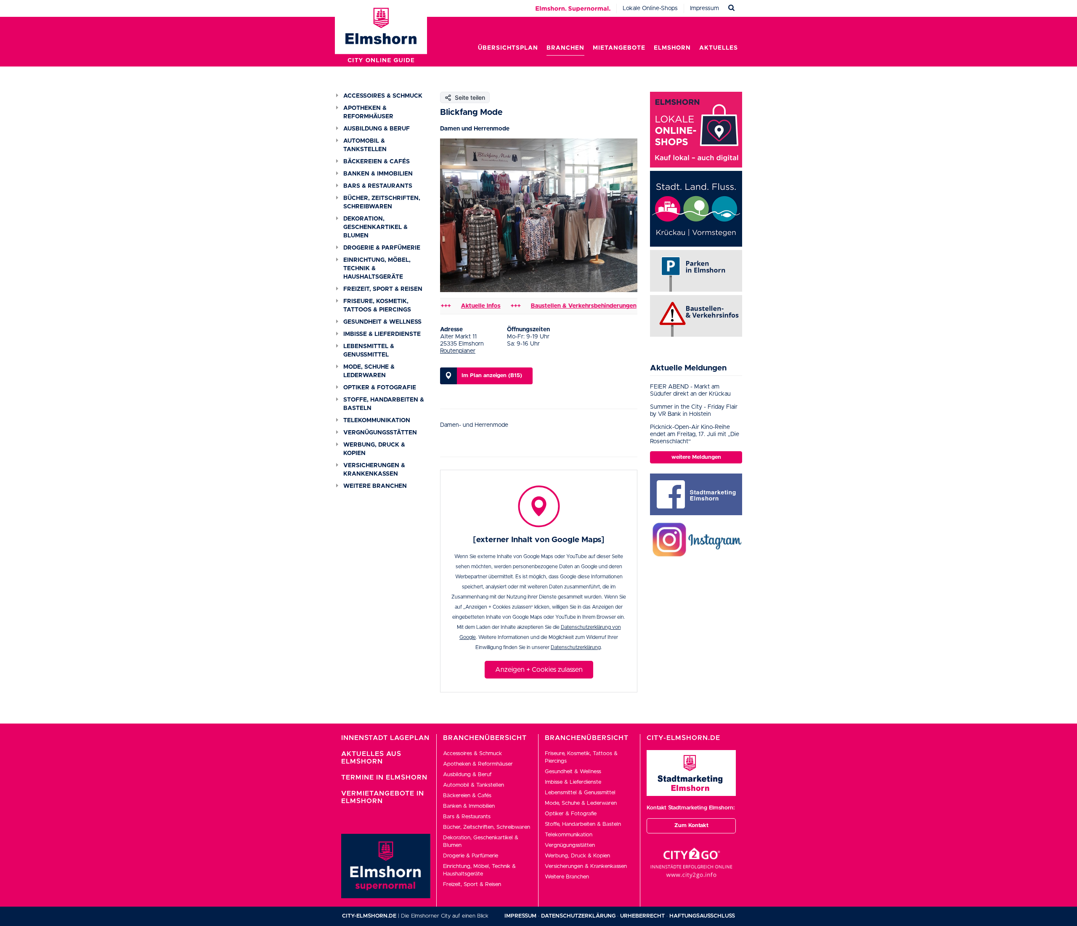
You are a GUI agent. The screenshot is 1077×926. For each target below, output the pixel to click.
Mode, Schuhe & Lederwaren (369, 371)
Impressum (704, 8)
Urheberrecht (642, 916)
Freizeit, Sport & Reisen (382, 289)
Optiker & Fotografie (379, 388)
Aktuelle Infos (457, 306)
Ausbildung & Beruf (376, 129)
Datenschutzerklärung (576, 647)
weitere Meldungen (696, 457)
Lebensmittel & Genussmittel (368, 350)
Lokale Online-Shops (650, 8)
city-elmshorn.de (369, 916)
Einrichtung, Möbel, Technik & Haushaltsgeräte (377, 268)
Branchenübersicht (485, 737)
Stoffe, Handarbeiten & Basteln (383, 404)
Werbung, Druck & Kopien (374, 449)
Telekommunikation (376, 420)
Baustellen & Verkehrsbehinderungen (560, 306)
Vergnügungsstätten (380, 433)
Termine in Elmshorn (384, 777)
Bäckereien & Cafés (376, 162)
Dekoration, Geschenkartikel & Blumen (375, 227)
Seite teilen (470, 97)
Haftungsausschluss (702, 916)
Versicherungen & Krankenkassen (374, 470)
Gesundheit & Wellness (382, 322)
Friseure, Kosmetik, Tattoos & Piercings (377, 305)
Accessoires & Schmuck (382, 96)
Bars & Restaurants (377, 186)
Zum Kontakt (691, 825)
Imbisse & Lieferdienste (382, 334)
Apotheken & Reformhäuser (368, 112)
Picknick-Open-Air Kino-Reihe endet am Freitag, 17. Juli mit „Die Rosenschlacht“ (694, 434)
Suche (731, 8)
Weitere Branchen (375, 486)
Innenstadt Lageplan (385, 737)
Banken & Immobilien (378, 174)
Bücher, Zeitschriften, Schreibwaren (381, 202)
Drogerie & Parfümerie (381, 248)
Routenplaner (457, 351)
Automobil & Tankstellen (365, 145)
